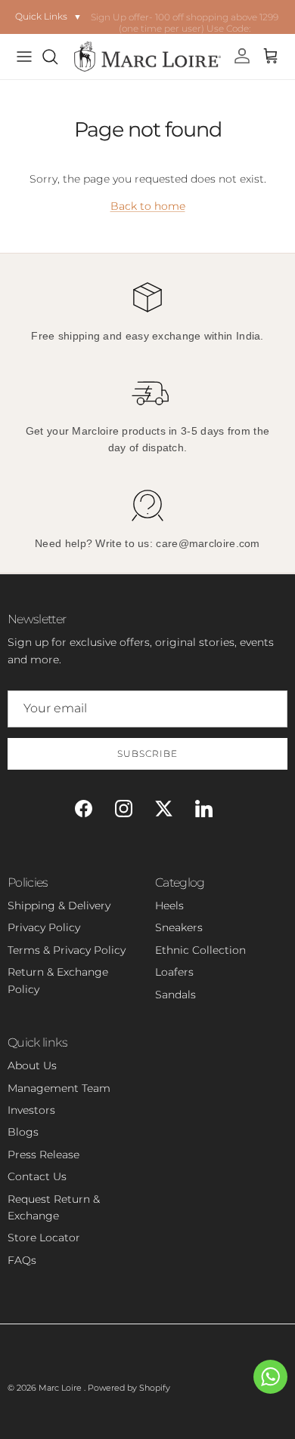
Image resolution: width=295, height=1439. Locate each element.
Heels (169, 905)
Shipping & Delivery (59, 905)
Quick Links (48, 16)
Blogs (23, 1132)
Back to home (147, 206)
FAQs (22, 1260)
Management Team (59, 1088)
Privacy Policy (44, 927)
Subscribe (147, 753)
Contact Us (37, 1176)
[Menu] (24, 56)
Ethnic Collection (200, 950)
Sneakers (179, 927)
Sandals (175, 994)
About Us (32, 1065)
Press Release (43, 1154)
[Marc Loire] (147, 57)
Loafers (174, 972)
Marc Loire (61, 1387)
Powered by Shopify (129, 1387)
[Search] (57, 56)
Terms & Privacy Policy (67, 950)
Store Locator (44, 1237)
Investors (31, 1110)
